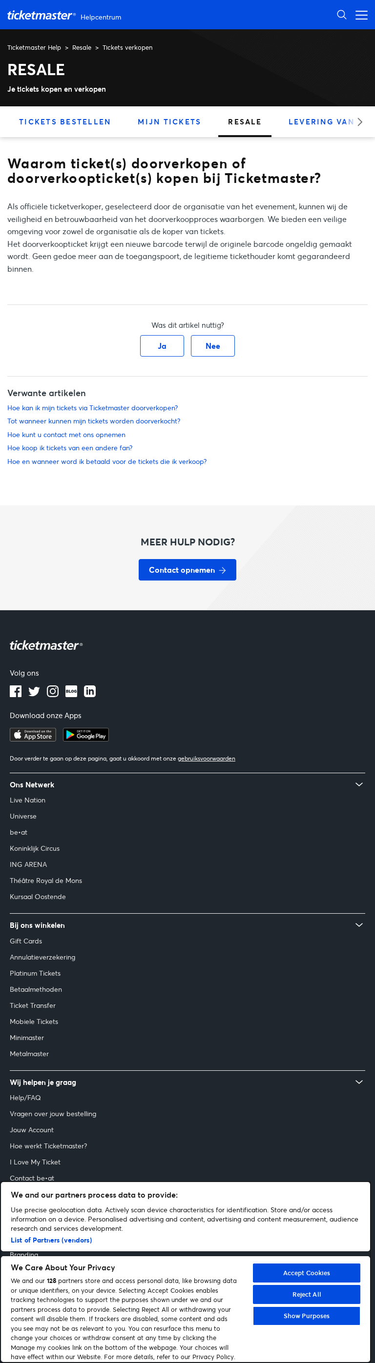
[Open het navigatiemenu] (359, 14)
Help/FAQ (25, 1097)
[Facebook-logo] (15, 694)
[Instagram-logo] (53, 694)
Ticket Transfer (33, 1005)
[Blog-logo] (71, 694)
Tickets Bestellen (65, 121)
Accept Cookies (307, 1272)
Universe (23, 816)
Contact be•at (32, 1178)
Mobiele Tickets (34, 1021)
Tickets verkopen (127, 47)
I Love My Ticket (35, 1161)
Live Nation (27, 799)
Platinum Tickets (35, 973)
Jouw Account (32, 1129)
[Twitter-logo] (34, 694)
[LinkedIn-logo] (90, 694)
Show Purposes (307, 1315)
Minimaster (27, 1037)
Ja (162, 346)
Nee (213, 346)
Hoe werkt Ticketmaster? (48, 1145)
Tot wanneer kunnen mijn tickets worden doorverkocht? (93, 420)
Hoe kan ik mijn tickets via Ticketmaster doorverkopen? (92, 407)
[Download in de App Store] (33, 738)
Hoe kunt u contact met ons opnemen (66, 434)
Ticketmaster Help (34, 47)
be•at (18, 832)
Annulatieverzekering (42, 957)
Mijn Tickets (169, 121)
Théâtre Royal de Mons (46, 880)
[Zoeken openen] (341, 14)
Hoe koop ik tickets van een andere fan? (69, 447)
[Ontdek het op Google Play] (86, 738)
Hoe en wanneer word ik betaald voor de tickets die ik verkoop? (107, 461)
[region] (185, 1272)
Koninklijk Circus (35, 848)
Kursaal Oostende (38, 896)
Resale (81, 47)
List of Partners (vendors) (51, 1239)
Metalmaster (29, 1053)
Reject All (306, 1294)
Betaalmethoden (36, 989)
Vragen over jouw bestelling (53, 1113)
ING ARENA (28, 864)
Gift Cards (26, 940)
